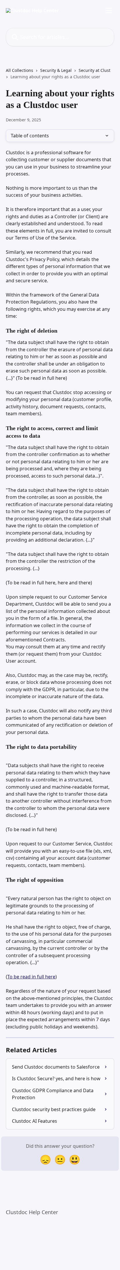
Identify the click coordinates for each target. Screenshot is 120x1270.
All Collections (19, 70)
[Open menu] (109, 10)
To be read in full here (31, 976)
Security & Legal (56, 70)
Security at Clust (94, 70)
